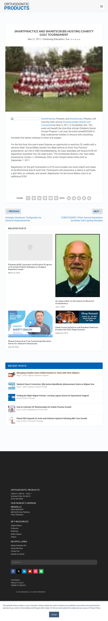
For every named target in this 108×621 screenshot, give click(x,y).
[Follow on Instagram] (35, 571)
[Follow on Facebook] (13, 571)
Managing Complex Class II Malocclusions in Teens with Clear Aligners (48, 373)
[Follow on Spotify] (41, 571)
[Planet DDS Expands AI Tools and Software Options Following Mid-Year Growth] (11, 420)
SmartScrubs (76, 118)
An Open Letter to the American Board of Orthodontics (74, 302)
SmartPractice (48, 118)
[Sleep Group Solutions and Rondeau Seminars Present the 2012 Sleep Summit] (77, 317)
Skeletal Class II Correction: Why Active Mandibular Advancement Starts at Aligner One (56, 384)
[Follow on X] (18, 571)
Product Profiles (41, 387)
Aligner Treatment (35, 375)
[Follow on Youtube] (30, 571)
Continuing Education (53, 39)
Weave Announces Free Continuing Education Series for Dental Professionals (29, 342)
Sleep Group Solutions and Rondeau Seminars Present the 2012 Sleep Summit (76, 328)
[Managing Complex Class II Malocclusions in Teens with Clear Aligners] (11, 374)
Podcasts (31, 398)
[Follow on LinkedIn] (24, 571)
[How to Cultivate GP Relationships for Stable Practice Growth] (11, 408)
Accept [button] (54, 614)
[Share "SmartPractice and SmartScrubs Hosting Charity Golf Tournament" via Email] (50, 198)
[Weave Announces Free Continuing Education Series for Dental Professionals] (30, 324)
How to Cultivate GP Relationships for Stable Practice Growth (44, 407)
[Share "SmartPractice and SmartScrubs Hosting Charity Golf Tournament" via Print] (56, 198)
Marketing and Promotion (38, 410)
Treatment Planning (35, 421)
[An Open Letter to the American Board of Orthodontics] (77, 265)
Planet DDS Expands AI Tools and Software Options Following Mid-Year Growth (52, 418)
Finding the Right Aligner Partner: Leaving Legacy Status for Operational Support (53, 395)
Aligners (45, 375)
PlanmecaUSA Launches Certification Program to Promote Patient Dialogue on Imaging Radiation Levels (30, 266)
